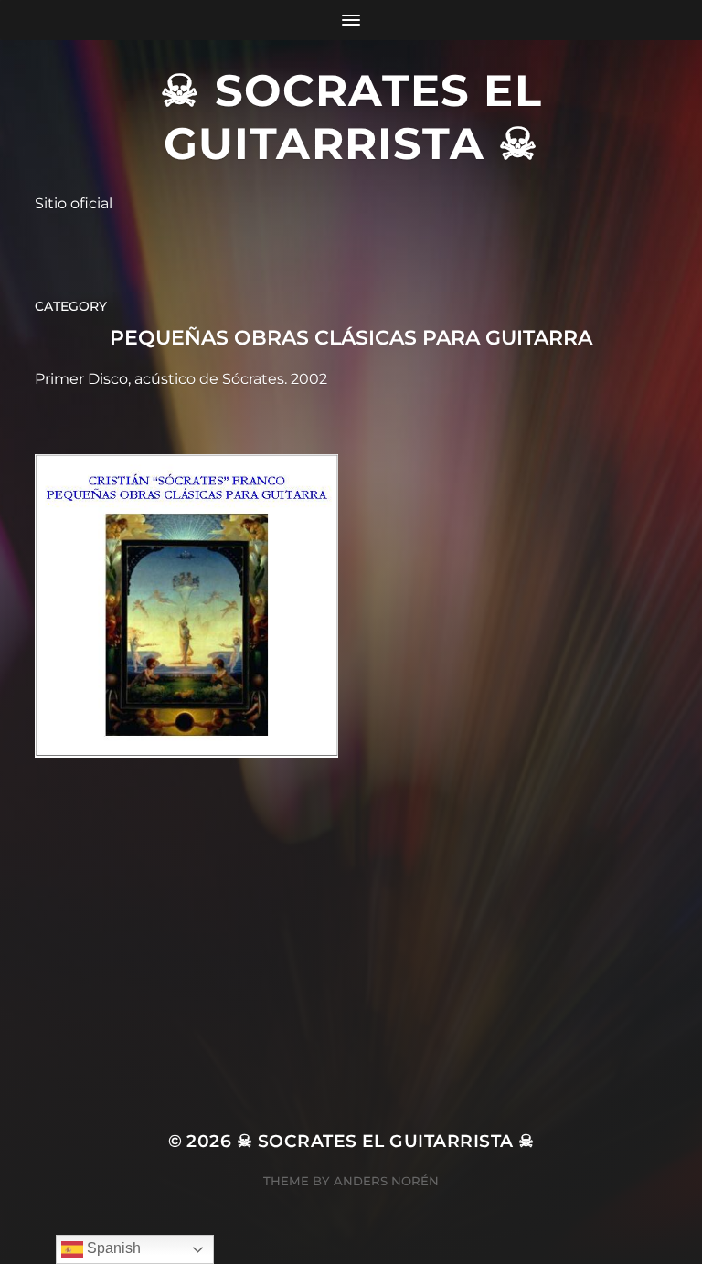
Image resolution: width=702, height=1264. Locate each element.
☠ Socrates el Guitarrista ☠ (351, 117)
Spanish (112, 1248)
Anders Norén (386, 1181)
